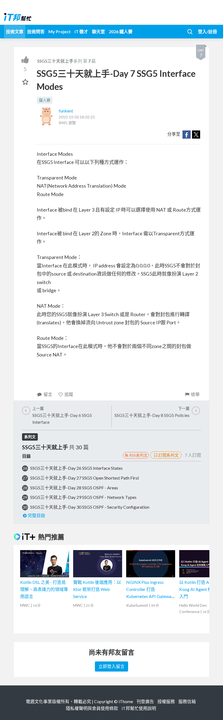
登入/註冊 (207, 31)
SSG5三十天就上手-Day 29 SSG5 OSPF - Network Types (83, 497)
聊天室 (98, 31)
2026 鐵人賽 (120, 31)
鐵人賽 (44, 100)
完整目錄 (36, 515)
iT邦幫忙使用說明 (139, 708)
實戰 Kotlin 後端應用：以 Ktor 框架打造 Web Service (97, 589)
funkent (66, 110)
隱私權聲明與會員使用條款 (92, 708)
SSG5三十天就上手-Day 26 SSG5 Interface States (76, 468)
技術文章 (14, 31)
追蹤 (68, 394)
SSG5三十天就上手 (55, 60)
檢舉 (195, 394)
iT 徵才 (81, 31)
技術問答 (36, 31)
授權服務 (166, 701)
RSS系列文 (138, 455)
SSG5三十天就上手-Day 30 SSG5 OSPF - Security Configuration (89, 507)
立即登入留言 (111, 666)
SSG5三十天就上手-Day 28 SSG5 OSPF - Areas (74, 487)
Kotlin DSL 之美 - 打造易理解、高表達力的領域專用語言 (44, 589)
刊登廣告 (145, 701)
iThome (126, 701)
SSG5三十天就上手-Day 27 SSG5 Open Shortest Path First (84, 477)
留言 (48, 394)
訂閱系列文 (168, 455)
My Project (59, 31)
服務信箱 (187, 701)
